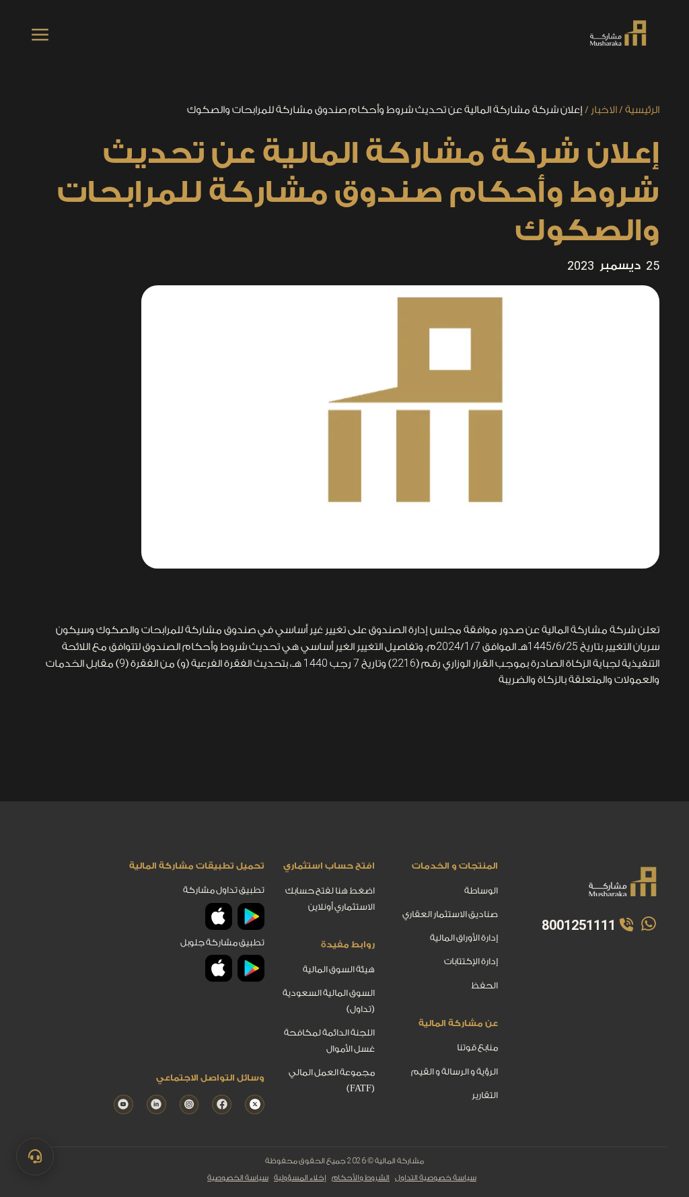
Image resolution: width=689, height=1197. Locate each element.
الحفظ (484, 985)
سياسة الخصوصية (237, 1177)
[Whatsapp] (647, 924)
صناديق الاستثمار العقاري (450, 914)
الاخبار (604, 110)
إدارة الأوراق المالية (464, 938)
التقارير (485, 1095)
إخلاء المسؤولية (300, 1177)
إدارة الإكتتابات (471, 961)
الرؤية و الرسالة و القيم (454, 1071)
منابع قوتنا (477, 1047)
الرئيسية (642, 110)
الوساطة (481, 890)
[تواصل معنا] (35, 1156)
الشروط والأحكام (361, 1177)
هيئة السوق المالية (339, 969)
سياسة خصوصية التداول (435, 1177)
